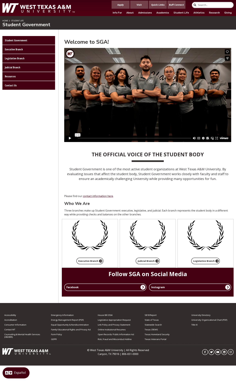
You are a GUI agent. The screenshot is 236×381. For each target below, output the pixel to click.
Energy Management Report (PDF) (67, 319)
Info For (117, 12)
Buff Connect (176, 4)
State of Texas (152, 319)
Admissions (145, 12)
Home (5, 20)
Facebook (72, 287)
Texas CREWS (151, 329)
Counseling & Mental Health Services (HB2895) (22, 335)
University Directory (200, 315)
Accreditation (10, 319)
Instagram (158, 287)
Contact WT (9, 329)
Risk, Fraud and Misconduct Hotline (115, 339)
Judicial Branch (12, 67)
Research (214, 12)
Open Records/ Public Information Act (116, 334)
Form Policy (56, 334)
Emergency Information (62, 315)
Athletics (199, 12)
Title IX (194, 324)
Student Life (181, 12)
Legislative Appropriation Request (114, 319)
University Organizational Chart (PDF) (209, 319)
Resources (10, 76)
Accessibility (10, 315)
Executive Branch (14, 49)
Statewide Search (153, 324)
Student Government (16, 40)
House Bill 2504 (105, 315)
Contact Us (11, 85)
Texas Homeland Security (157, 334)
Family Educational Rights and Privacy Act (71, 329)
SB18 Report (151, 315)
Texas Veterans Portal (155, 339)
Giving (228, 12)
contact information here (98, 196)
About (130, 12)
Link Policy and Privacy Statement (114, 324)
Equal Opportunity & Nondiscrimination (70, 324)
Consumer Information (15, 324)
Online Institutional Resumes (112, 329)
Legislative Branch (14, 58)
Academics (162, 12)
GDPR (54, 339)
